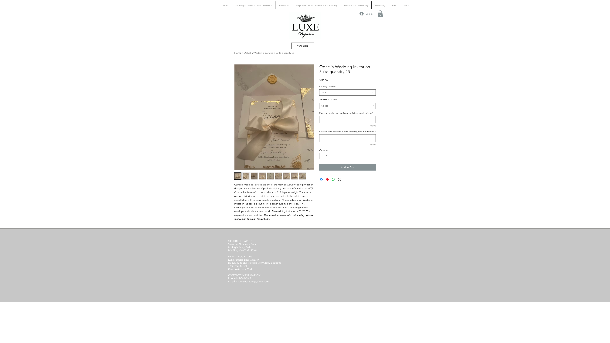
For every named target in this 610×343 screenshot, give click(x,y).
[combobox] (347, 92)
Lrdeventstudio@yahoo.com (252, 281)
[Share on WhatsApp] (333, 179)
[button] (380, 13)
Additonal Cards (328, 99)
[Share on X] (339, 179)
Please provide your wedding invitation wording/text (346, 112)
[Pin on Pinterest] (327, 179)
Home (237, 52)
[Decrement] (322, 156)
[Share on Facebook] (321, 179)
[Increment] (331, 156)
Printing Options (328, 86)
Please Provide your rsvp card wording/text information (347, 131)
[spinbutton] (326, 156)
